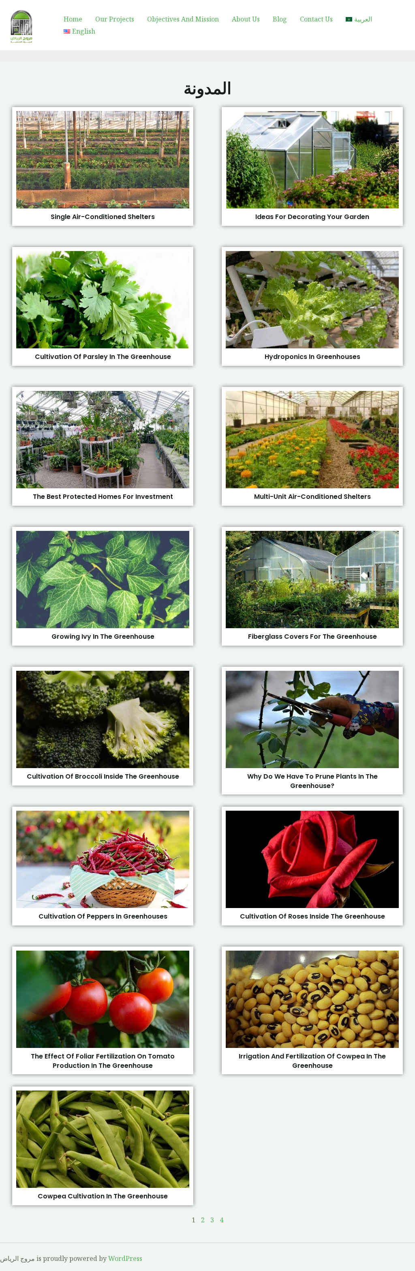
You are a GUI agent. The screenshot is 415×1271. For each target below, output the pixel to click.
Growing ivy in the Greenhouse (102, 636)
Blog (280, 19)
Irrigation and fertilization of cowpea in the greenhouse (312, 1061)
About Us (246, 19)
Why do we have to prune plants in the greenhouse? (312, 781)
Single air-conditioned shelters (103, 216)
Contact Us (316, 19)
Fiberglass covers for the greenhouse (312, 636)
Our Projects (114, 19)
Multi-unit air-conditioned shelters (312, 496)
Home (73, 19)
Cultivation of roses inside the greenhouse (312, 916)
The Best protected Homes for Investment (103, 496)
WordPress (125, 1258)
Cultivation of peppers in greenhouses (103, 916)
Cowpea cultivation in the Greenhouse (103, 1196)
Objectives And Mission (183, 19)
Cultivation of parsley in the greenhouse (103, 356)
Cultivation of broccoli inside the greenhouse (103, 776)
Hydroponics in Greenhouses (312, 356)
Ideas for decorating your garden (312, 216)
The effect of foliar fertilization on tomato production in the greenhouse (103, 1061)
